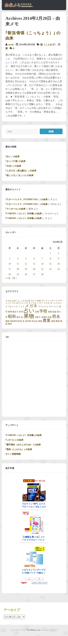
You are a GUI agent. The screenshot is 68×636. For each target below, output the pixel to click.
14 (42, 264)
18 (18, 269)
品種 (37, 312)
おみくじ (16, 301)
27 (34, 274)
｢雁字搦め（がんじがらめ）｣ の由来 (23, 444)
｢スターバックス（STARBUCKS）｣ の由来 (26, 199)
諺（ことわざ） (48, 44)
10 (10, 264)
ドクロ (47, 303)
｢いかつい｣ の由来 (14, 440)
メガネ (31, 306)
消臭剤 (44, 317)
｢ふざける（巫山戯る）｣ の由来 (20, 170)
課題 (40, 321)
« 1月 (7, 278)
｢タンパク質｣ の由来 (15, 161)
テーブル (32, 303)
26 (26, 274)
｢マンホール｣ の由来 (15, 209)
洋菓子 (38, 317)
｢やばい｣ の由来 (13, 166)
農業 (47, 320)
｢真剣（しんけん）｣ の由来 (18, 449)
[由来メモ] (19, 6)
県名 (56, 316)
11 (18, 264)
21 (42, 269)
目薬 (50, 317)
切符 (21, 312)
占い (29, 310)
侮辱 (10, 312)
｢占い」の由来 (12, 156)
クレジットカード (49, 301)
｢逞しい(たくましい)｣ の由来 (19, 175)
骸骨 (10, 324)
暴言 (18, 317)
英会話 (35, 321)
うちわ (8, 301)
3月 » (14, 278)
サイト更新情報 (13, 454)
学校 (43, 311)
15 (50, 264)
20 (34, 269)
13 (34, 264)
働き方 (15, 312)
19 (26, 269)
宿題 (50, 312)
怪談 (54, 312)
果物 (29, 316)
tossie (11, 44)
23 (58, 269)
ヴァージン (54, 306)
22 (50, 269)
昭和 (12, 316)
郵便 (58, 321)
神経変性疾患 (16, 321)
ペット (21, 306)
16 (58, 264)
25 (18, 274)
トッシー (49, 213)
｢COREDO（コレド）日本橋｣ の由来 (23, 213)
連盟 (53, 321)
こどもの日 (25, 301)
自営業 (28, 321)
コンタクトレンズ (20, 303)
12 (26, 264)
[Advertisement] (34, 379)
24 (10, 274)
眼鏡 (7, 321)
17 (10, 269)
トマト (40, 303)
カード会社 (36, 301)
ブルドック (13, 306)
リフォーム (43, 306)
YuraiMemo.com (33, 630)
